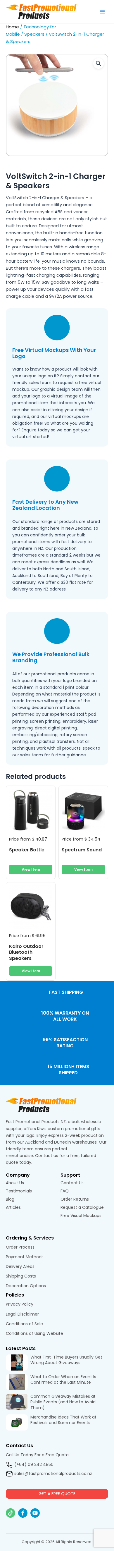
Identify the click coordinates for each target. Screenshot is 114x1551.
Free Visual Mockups (82, 1215)
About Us (15, 1183)
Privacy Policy (19, 1304)
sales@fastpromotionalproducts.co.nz (53, 1473)
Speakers (34, 34)
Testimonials (19, 1191)
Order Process (20, 1247)
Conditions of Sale (24, 1324)
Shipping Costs (21, 1276)
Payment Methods (25, 1257)
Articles (13, 1207)
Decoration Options (26, 1286)
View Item (31, 869)
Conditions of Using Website (34, 1333)
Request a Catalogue (82, 1207)
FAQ (65, 1191)
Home (12, 27)
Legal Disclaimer (22, 1314)
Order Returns (75, 1199)
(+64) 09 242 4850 (33, 1464)
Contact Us (72, 1183)
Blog (10, 1199)
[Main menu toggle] (102, 11)
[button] (98, 63)
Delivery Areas (20, 1266)
